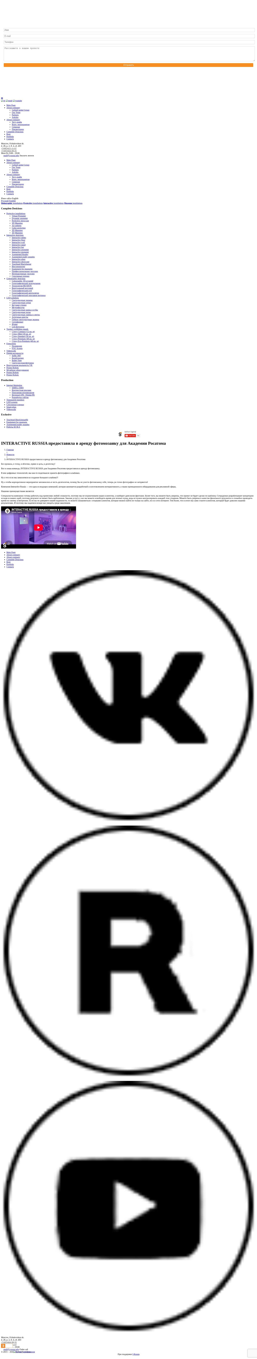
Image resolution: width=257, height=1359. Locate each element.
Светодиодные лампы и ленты (26, 315)
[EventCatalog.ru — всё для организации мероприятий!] (7, 1347)
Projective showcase (20, 221)
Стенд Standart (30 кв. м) (23, 336)
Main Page (11, 105)
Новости (10, 454)
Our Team (16, 112)
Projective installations (15, 213)
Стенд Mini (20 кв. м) (21, 334)
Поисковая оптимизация (23, 392)
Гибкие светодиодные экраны (25, 319)
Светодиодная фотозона (23, 363)
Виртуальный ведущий (22, 288)
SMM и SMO (18, 388)
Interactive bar (18, 247)
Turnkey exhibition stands (17, 329)
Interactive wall (18, 242)
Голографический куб (22, 290)
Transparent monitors (15, 400)
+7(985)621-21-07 (9, 148)
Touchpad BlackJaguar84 (17, 420)
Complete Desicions (14, 132)
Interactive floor (18, 240)
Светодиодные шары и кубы (25, 310)
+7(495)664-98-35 (9, 151)
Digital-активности (14, 353)
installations (12, 203)
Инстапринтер (18, 266)
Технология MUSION (22, 286)
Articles (15, 117)
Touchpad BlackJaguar (21, 264)
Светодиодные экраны (22, 300)
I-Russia (136, 1354)
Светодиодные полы (21, 312)
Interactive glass (18, 259)
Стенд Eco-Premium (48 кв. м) (25, 341)
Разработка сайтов (20, 397)
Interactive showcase (20, 262)
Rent (8, 134)
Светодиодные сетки (21, 303)
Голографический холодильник (26, 283)
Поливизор (17, 346)
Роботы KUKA (13, 427)
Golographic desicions (15, 278)
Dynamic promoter (20, 218)
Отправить (128, 65)
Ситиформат (17, 322)
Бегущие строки (19, 305)
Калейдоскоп (18, 358)
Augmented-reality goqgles (23, 257)
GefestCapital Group (20, 110)
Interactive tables (19, 237)
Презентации (18, 129)
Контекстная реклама (21, 390)
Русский (5, 201)
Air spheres (16, 225)
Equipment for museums (22, 269)
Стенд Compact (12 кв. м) (23, 331)
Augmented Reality (20, 254)
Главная (10, 450)
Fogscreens (11, 343)
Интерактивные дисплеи (23, 274)
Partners (15, 115)
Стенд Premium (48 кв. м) (23, 339)
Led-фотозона (18, 327)
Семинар (16, 127)
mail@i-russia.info (11, 155)
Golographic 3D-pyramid (22, 281)
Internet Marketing (14, 385)
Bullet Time (17, 360)
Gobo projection (19, 228)
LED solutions (12, 298)
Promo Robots (12, 368)
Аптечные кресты (20, 317)
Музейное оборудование (17, 370)
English (12, 201)
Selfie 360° (16, 356)
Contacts (10, 139)
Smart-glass (11, 407)
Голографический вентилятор (25, 293)
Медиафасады (18, 307)
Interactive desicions (15, 235)
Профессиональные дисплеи (25, 271)
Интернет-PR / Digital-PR (23, 395)
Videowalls (11, 351)
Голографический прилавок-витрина (29, 295)
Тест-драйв (17, 122)
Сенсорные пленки (20, 276)
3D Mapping (17, 223)
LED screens (11, 402)
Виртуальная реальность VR (19, 365)
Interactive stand (19, 245)
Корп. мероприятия (20, 124)
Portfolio (10, 136)
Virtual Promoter (19, 216)
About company (13, 108)
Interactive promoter (20, 250)
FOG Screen (17, 348)
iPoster (15, 324)
